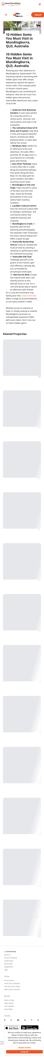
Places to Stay (9, 1000)
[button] (19, 15)
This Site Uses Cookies (12, 986)
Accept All (24, 1052)
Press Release (9, 1006)
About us (7, 955)
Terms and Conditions (12, 983)
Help (6, 970)
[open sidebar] (39, 4)
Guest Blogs (8, 1009)
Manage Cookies (24, 1047)
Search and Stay (29, 295)
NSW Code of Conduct (12, 989)
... (28, 15)
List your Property (10, 958)
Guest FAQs (8, 964)
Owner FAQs (8, 961)
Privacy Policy (9, 980)
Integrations (8, 967)
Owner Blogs (8, 1003)
